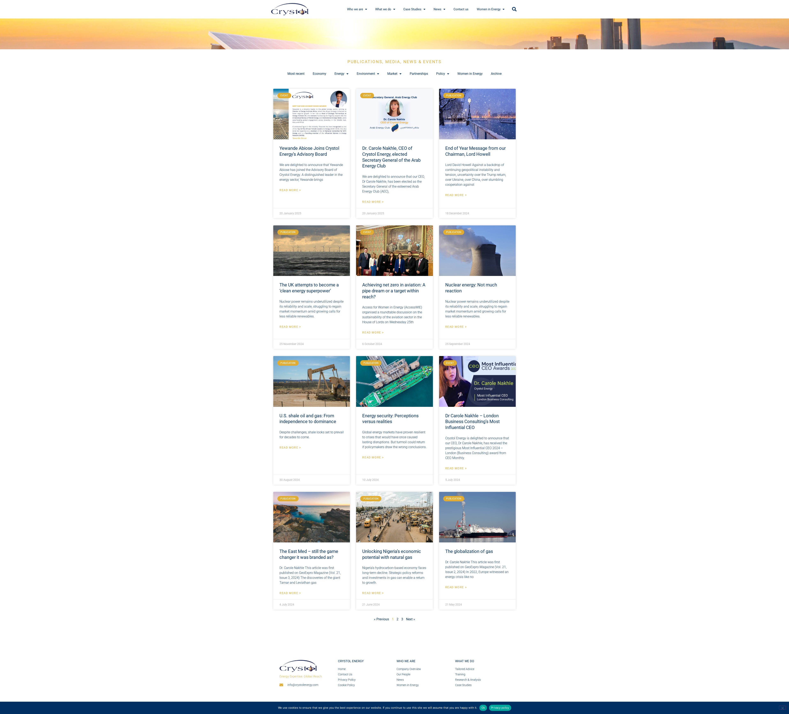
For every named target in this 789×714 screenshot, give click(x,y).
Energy (339, 74)
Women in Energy (489, 9)
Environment (366, 74)
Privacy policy (500, 707)
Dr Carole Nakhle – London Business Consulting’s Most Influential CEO (472, 421)
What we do (383, 9)
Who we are (355, 9)
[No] (782, 707)
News (437, 9)
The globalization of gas (469, 551)
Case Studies (412, 9)
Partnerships (419, 74)
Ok (483, 707)
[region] (394, 33)
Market (392, 74)
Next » (410, 619)
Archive (496, 74)
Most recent (296, 74)
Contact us (460, 9)
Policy (440, 74)
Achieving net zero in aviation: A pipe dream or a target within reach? (393, 290)
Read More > (290, 190)
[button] (514, 9)
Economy (319, 74)
